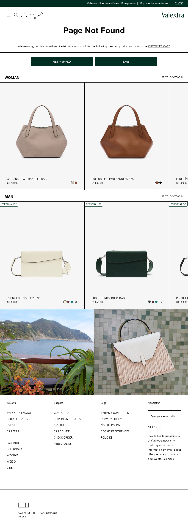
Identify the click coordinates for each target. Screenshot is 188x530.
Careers (13, 431)
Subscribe (157, 427)
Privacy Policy (111, 419)
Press (11, 425)
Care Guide (62, 431)
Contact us (62, 413)
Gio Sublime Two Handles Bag (112, 178)
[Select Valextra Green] (149, 302)
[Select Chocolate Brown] (76, 183)
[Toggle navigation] (8, 15)
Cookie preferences (115, 431)
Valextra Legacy (19, 413)
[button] (24, 15)
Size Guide (61, 425)
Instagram (14, 449)
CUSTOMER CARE (159, 46)
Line (10, 468)
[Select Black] (160, 183)
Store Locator (17, 419)
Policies (106, 437)
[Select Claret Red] (68, 302)
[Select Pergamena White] (65, 302)
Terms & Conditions (115, 413)
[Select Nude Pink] (72, 183)
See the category (172, 77)
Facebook (14, 443)
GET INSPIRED (62, 61)
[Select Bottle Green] (72, 302)
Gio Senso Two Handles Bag (27, 178)
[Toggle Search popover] (16, 15)
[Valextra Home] (172, 15)
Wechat (12, 455)
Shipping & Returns (67, 419)
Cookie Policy (110, 425)
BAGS (126, 61)
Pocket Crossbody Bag (23, 298)
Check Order (63, 437)
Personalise (63, 444)
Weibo (11, 461)
